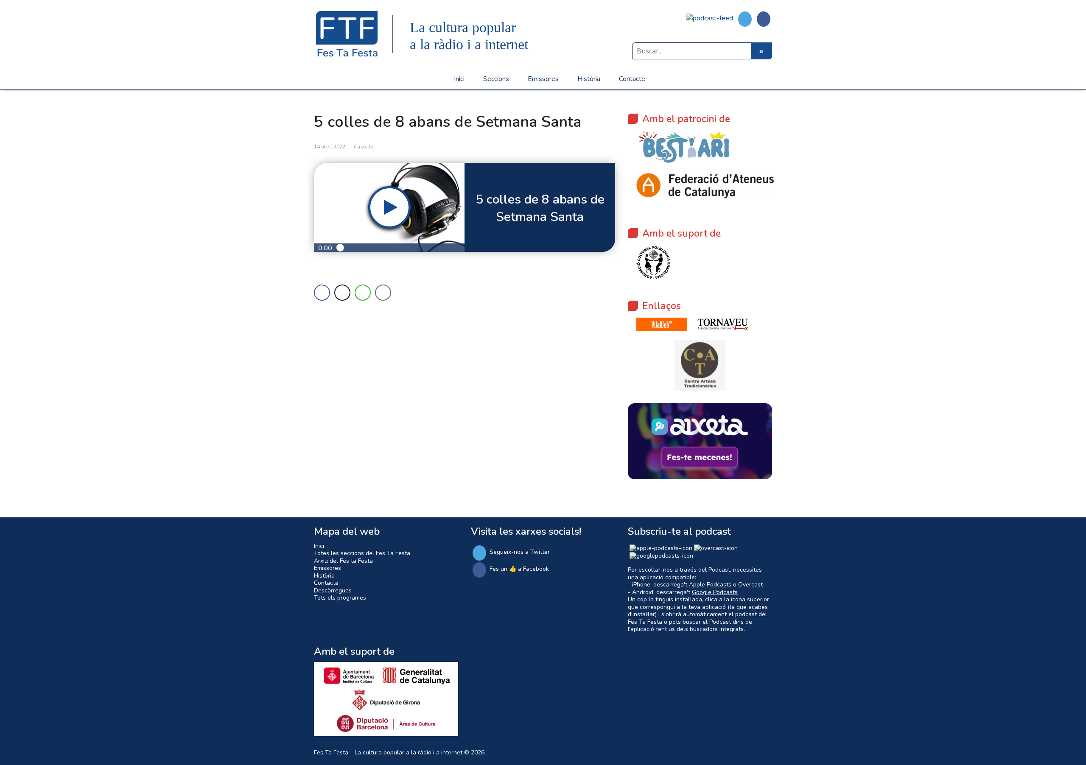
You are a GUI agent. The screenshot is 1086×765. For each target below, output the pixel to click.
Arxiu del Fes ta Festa (343, 561)
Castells (364, 146)
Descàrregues (333, 590)
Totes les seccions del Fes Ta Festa (362, 553)
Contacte (632, 79)
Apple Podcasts (710, 585)
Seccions (496, 79)
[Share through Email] (383, 293)
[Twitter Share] (342, 293)
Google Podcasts (715, 592)
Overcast (750, 585)
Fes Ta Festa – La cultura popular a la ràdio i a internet (388, 752)
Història (588, 79)
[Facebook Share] (322, 293)
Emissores (543, 79)
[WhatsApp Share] (363, 293)
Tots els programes (340, 598)
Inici (459, 79)
